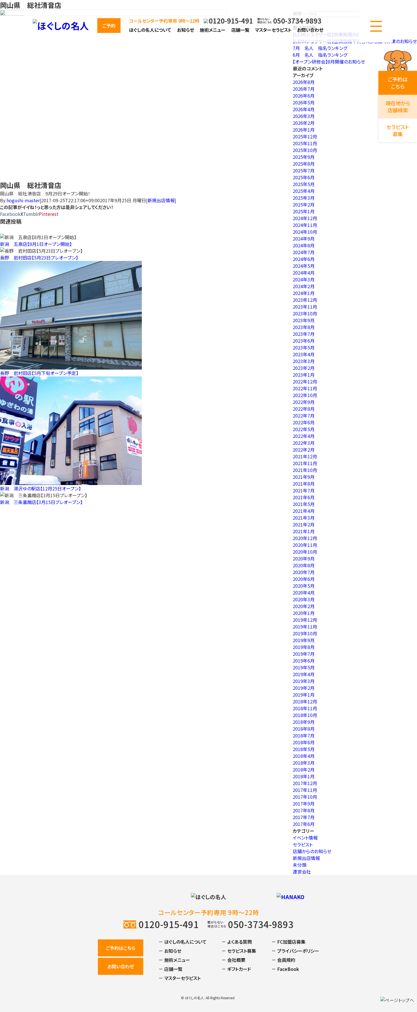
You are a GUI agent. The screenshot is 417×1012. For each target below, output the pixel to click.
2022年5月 (304, 429)
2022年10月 (305, 395)
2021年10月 (305, 470)
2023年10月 (305, 313)
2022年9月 (304, 402)
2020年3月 (304, 599)
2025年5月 (304, 184)
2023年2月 (304, 367)
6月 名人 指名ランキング (320, 54)
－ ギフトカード (236, 968)
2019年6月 (304, 660)
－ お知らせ (170, 950)
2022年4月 (304, 436)
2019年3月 (304, 681)
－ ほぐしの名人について (183, 941)
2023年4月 (304, 354)
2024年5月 (304, 265)
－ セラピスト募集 (239, 950)
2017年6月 (304, 824)
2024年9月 (304, 238)
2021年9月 (304, 476)
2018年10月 (305, 715)
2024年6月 (304, 259)
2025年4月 (304, 190)
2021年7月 (304, 490)
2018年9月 (304, 721)
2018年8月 (304, 728)
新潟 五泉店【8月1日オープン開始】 (36, 244)
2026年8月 (304, 82)
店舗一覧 (240, 29)
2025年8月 (304, 163)
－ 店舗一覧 (170, 968)
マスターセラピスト (273, 29)
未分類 (299, 864)
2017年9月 (304, 803)
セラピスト (303, 844)
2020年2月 (304, 606)
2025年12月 (305, 136)
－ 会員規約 (283, 959)
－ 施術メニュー (174, 959)
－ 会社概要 (233, 959)
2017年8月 (304, 810)
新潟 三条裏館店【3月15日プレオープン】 (41, 502)
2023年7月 (304, 333)
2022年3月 (304, 442)
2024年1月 (304, 293)
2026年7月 (304, 88)
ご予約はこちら (120, 947)
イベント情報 (305, 837)
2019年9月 (304, 640)
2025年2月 (304, 204)
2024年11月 (305, 225)
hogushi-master (23, 200)
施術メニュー (213, 29)
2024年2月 (304, 286)
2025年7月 (304, 170)
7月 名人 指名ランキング (320, 48)
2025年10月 (305, 150)
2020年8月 (304, 565)
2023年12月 (305, 299)
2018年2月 (304, 769)
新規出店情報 (161, 200)
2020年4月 (304, 592)
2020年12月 (305, 538)
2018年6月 (304, 742)
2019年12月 (305, 619)
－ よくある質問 (237, 941)
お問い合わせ (310, 29)
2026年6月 (304, 95)
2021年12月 (305, 456)
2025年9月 (304, 156)
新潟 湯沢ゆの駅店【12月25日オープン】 (40, 488)
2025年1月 (304, 211)
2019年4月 (304, 674)
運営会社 (302, 871)
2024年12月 (305, 218)
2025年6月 (304, 177)
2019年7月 (304, 653)
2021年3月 (304, 517)
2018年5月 (304, 749)
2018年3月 (304, 762)
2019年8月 (304, 647)
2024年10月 (305, 231)
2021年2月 (304, 524)
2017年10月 (305, 796)
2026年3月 (304, 116)
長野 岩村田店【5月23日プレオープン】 (39, 257)
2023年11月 (305, 306)
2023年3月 (304, 361)
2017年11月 (305, 790)
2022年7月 (304, 415)
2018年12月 (305, 701)
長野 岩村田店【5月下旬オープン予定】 (39, 373)
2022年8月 (304, 408)
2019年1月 (304, 694)
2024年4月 (304, 272)
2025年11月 (305, 143)
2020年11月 (305, 544)
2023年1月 (304, 374)
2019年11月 (305, 626)
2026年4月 (304, 109)
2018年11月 (305, 708)
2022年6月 (304, 422)
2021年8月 (304, 483)
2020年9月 (304, 558)
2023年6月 (304, 340)
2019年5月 (304, 667)
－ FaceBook (285, 968)
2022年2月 (304, 449)
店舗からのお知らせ (312, 851)
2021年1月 (304, 531)
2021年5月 (304, 504)
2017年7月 (304, 817)
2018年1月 (304, 776)
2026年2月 (304, 122)
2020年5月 (304, 585)
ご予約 (108, 25)
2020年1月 (304, 613)
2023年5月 (304, 347)
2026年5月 (304, 102)
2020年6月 (304, 578)
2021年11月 (305, 463)
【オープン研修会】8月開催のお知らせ (329, 61)
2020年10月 (305, 551)
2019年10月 (305, 633)
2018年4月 (304, 755)
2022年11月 (305, 388)
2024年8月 (304, 245)
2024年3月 (304, 279)
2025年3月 (304, 197)
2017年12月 (305, 783)
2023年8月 (304, 327)
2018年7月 (304, 735)
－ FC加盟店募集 (288, 941)
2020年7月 (304, 572)
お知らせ (185, 29)
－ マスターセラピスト (180, 978)
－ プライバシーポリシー (295, 950)
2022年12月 (305, 381)
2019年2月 (304, 687)
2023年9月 (304, 320)
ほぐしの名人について (150, 29)
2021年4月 (304, 510)
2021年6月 (304, 497)
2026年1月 (304, 129)
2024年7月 (304, 252)
